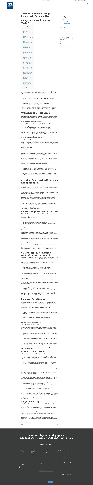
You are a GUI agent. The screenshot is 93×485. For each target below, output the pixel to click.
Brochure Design (66, 450)
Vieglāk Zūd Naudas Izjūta (26, 71)
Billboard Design (66, 451)
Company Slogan (32, 452)
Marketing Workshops (21, 452)
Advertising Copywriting (56, 454)
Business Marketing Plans (22, 451)
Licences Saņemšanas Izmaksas (27, 67)
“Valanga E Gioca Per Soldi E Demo (64, 37)
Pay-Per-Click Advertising (45, 451)
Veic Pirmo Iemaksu (26, 46)
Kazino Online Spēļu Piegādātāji (27, 59)
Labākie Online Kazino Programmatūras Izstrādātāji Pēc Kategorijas (28, 32)
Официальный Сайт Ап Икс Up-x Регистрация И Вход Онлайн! (66, 39)
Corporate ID (65, 455)
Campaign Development (22, 453)
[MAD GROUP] (10, 5)
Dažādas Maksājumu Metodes (27, 56)
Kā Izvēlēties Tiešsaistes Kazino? (27, 42)
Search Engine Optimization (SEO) (46, 453)
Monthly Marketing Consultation (23, 454)
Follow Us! (20, 470)
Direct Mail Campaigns (22, 455)
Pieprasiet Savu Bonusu (26, 47)
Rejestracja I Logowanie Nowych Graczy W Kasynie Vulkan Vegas (66, 45)
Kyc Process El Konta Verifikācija (27, 64)
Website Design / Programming (45, 449)
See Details (67, 23)
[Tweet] (25, 422)
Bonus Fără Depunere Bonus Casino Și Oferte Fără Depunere (66, 33)
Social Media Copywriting (56, 451)
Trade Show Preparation (22, 449)
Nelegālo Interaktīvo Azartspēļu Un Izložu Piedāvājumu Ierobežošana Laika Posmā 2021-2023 (28, 81)
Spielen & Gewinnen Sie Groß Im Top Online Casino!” (65, 43)
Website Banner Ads (44, 455)
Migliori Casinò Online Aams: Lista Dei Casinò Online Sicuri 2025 (65, 47)
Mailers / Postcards (66, 452)
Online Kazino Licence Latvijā (27, 28)
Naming (31, 449)
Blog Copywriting (55, 452)
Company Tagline (32, 451)
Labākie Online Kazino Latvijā (27, 57)
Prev (22, 424)
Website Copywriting (55, 449)
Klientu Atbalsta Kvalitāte (26, 30)
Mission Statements (32, 455)
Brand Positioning (32, 450)
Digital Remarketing (44, 452)
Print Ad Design (66, 454)
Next (57, 424)
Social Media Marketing (44, 450)
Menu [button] (87, 4)
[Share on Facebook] (22, 422)
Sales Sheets (65, 453)
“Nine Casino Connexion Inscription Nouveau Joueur (65, 41)
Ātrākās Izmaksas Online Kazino (27, 58)
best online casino (39, 121)
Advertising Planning (21, 450)
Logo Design (65, 449)
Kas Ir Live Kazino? (25, 66)
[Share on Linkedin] (27, 422)
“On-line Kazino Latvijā (26, 51)
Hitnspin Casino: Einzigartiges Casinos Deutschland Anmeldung (66, 35)
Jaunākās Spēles (25, 87)
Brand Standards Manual (33, 453)
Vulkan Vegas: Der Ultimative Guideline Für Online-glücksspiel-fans (66, 29)
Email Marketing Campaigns (45, 454)
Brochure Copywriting (55, 453)
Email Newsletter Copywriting (57, 450)
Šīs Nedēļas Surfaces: (26, 61)
